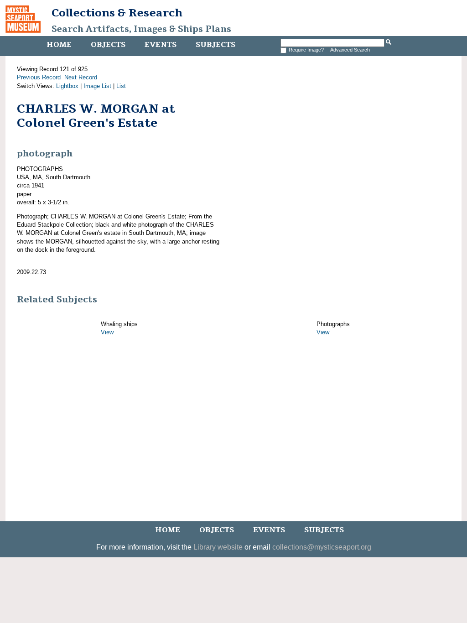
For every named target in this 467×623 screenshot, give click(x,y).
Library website (218, 547)
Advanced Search (350, 49)
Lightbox (67, 86)
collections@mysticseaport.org (321, 547)
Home (59, 45)
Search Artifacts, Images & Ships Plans (141, 29)
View (107, 332)
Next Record (80, 77)
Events (160, 45)
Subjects (215, 45)
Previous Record (39, 77)
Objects (108, 45)
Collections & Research (117, 12)
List (121, 86)
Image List (97, 86)
